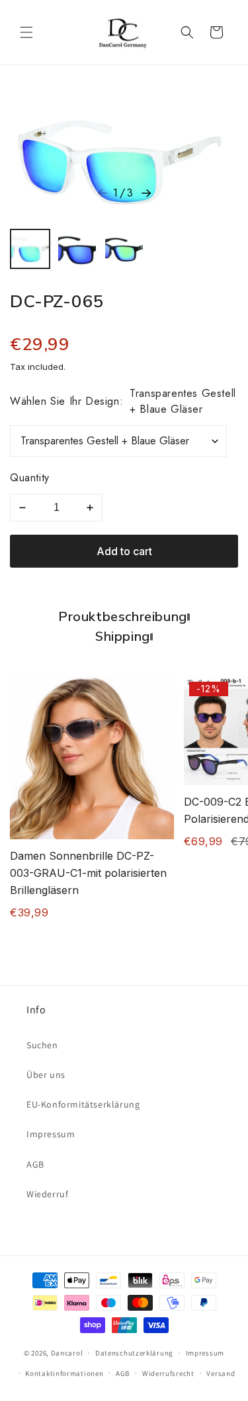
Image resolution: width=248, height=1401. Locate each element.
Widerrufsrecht (168, 1373)
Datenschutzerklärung (134, 1352)
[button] (26, 32)
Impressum (50, 1134)
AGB (35, 1164)
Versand (220, 1373)
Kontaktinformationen (64, 1373)
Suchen (42, 1045)
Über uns (45, 1075)
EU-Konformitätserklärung (83, 1104)
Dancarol (67, 1352)
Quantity (30, 477)
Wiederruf (47, 1194)
